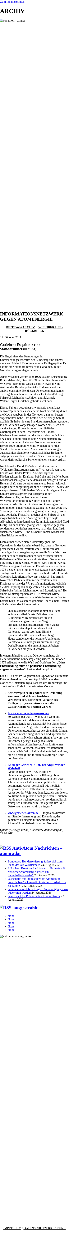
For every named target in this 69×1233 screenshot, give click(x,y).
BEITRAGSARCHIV (20, 327)
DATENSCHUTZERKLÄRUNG (45, 1228)
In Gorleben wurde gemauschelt (28, 713)
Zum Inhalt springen (12, 1)
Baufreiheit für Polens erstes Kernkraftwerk (34, 896)
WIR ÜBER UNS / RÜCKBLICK (44, 329)
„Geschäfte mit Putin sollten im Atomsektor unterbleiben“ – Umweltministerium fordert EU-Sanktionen (37, 882)
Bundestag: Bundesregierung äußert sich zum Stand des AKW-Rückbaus (35, 863)
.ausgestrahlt (25, 907)
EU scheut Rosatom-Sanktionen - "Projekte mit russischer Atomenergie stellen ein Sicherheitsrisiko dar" (36, 872)
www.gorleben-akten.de (23, 813)
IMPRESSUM (12, 1228)
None (11, 916)
